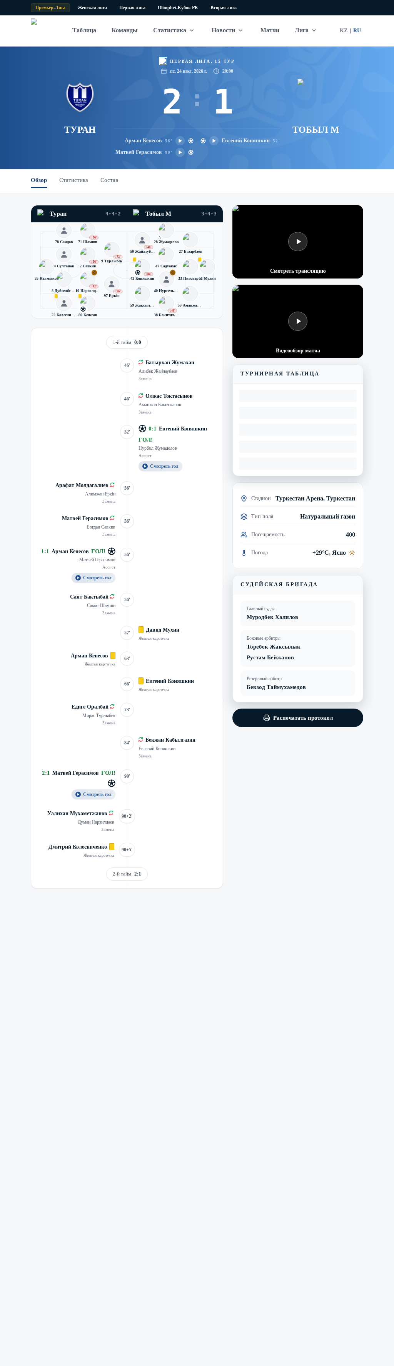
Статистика (169, 30)
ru (357, 30)
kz (343, 30)
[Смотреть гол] (180, 140)
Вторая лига (223, 7)
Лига (302, 30)
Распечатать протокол (303, 718)
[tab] (39, 181)
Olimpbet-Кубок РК (178, 7)
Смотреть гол (164, 466)
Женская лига (92, 7)
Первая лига (132, 7)
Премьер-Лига (50, 7)
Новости (223, 30)
